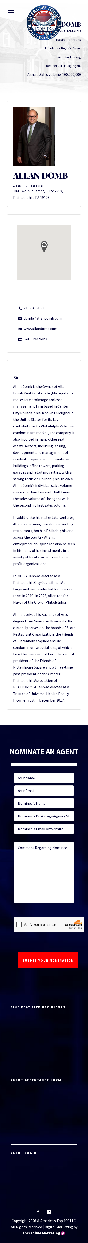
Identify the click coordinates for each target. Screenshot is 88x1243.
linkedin (49, 1213)
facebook (38, 1213)
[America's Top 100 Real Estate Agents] (44, 22)
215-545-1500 (34, 307)
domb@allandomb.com (43, 318)
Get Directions (35, 339)
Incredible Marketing (41, 1233)
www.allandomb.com (40, 328)
